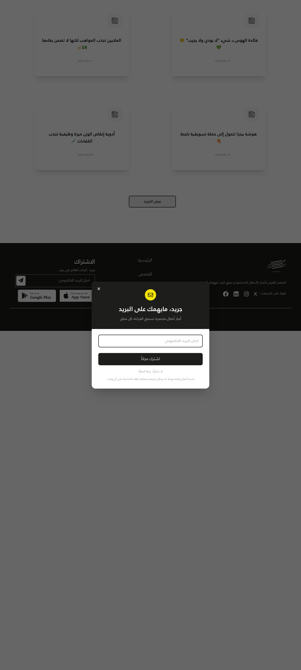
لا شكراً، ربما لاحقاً (150, 371)
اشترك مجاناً (150, 359)
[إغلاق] (99, 288)
